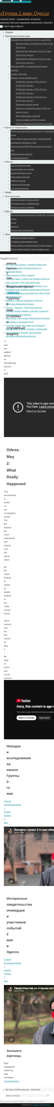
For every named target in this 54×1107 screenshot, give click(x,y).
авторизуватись (11, 1081)
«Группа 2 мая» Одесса (24, 13)
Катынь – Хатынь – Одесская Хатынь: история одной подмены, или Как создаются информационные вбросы (27, 311)
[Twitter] (15, 2)
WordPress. (46, 1105)
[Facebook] (25, 2)
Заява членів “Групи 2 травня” (20, 275)
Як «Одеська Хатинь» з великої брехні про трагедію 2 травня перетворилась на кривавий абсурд (26, 268)
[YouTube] (5, 2)
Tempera (35, 1105)
